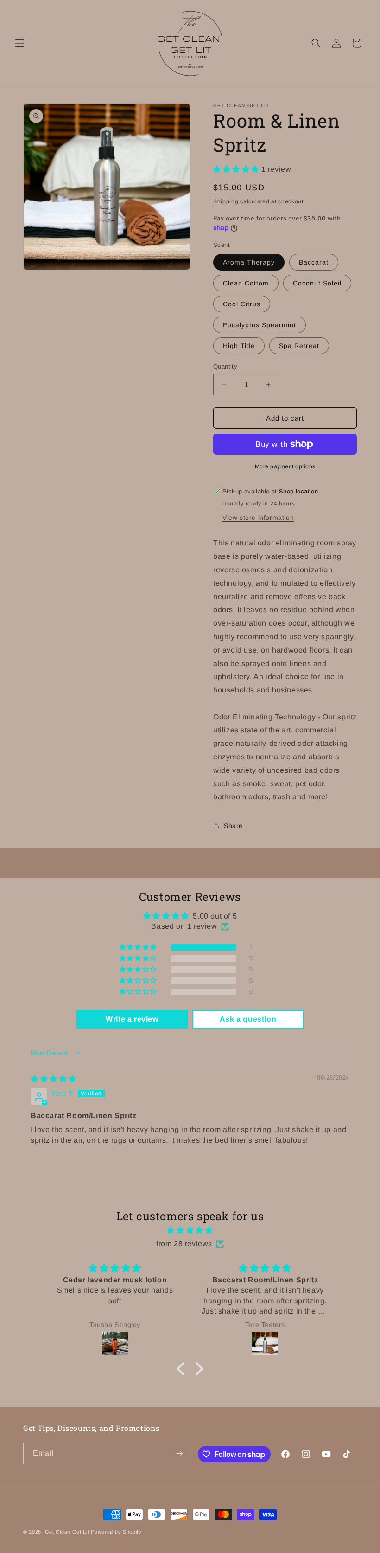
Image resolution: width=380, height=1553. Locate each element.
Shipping (226, 201)
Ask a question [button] (248, 1019)
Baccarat (314, 262)
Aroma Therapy (249, 262)
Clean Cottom (246, 283)
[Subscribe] (179, 1453)
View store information (258, 517)
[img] (53, 1079)
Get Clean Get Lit (67, 1531)
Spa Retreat (299, 345)
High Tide (239, 345)
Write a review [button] (132, 1019)
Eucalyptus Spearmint (259, 325)
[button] (19, 43)
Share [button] (233, 825)
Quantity (225, 366)
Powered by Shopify (116, 1531)
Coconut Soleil (317, 283)
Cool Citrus (241, 304)
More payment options (285, 466)
